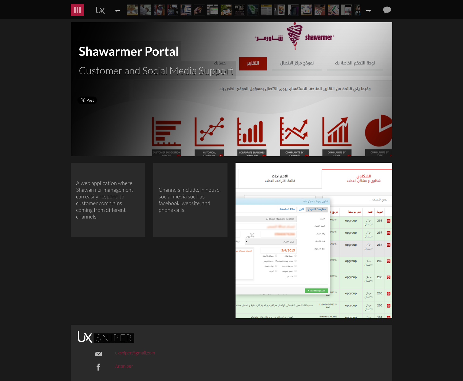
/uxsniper (124, 366)
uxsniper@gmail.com (135, 353)
